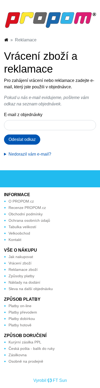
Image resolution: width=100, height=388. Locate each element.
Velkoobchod (19, 233)
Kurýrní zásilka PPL (25, 342)
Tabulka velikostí (22, 227)
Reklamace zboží (23, 269)
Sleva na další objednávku (31, 289)
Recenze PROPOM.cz (27, 207)
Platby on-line (20, 306)
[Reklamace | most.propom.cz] (50, 19)
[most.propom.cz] (6, 40)
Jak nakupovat (21, 257)
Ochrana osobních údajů (29, 220)
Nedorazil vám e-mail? (30, 154)
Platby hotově (20, 325)
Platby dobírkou (22, 318)
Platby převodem (23, 312)
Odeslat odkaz (22, 139)
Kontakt (15, 239)
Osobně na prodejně (26, 361)
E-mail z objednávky (23, 114)
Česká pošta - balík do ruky (32, 348)
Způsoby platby (21, 276)
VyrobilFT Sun (50, 380)
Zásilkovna (18, 355)
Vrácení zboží (20, 263)
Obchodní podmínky (26, 214)
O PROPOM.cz (21, 201)
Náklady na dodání (24, 282)
